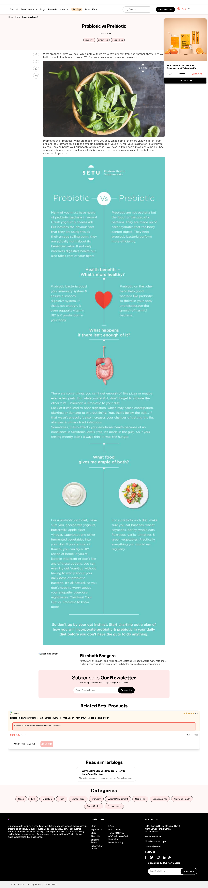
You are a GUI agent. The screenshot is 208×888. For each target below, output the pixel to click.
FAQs (111, 825)
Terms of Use (50, 884)
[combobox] (137, 9)
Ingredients (96, 829)
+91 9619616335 (153, 836)
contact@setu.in (152, 846)
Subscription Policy (97, 847)
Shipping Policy (95, 841)
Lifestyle (103, 40)
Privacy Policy (34, 884)
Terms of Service (116, 832)
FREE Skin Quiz (165, 9)
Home (10, 17)
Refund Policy (115, 829)
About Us (95, 836)
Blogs (17, 17)
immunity (89, 40)
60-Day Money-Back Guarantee (118, 837)
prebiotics (117, 40)
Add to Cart (185, 80)
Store (93, 825)
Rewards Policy (115, 842)
